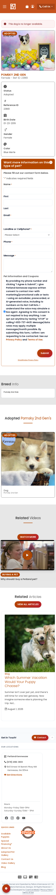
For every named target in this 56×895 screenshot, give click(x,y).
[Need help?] (6, 888)
